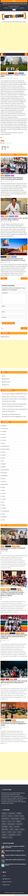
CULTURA (4, 440)
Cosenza (4, 437)
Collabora (22, 7)
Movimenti (4, 472)
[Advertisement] (14, 37)
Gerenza (6, 7)
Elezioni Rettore (4, 73)
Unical (16, 73)
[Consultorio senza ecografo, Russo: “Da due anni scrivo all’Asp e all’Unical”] (14, 206)
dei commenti (6, 382)
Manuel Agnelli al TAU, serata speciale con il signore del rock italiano (4, 278)
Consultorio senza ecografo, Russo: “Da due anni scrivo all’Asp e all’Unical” (14, 219)
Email (3, 311)
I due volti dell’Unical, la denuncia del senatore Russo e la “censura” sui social (13, 259)
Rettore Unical (8, 143)
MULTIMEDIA (4, 475)
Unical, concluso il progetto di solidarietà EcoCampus (14, 394)
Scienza (4, 493)
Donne (2, 216)
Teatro (3, 505)
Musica (3, 478)
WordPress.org (5, 384)
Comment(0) (15, 78)
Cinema (4, 434)
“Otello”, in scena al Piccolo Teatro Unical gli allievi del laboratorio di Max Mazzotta (14, 410)
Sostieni (16, 7)
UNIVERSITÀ (21, 73)
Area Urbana (5, 428)
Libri (3, 461)
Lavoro (3, 458)
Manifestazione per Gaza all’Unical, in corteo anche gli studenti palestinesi (12, 178)
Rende (3, 487)
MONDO (4, 467)
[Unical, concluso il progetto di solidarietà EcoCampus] (14, 536)
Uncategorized (5, 511)
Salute (3, 490)
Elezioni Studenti (6, 449)
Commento (5, 293)
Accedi (3, 376)
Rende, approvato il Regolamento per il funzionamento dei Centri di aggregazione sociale (14, 415)
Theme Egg (20, 892)
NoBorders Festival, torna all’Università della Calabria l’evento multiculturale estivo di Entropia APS (14, 405)
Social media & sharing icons (7, 895)
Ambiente (4, 425)
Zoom (12, 175)
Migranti (4, 464)
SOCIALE (4, 499)
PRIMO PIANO (10, 73)
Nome (4, 306)
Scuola (3, 496)
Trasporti (4, 508)
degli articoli (6, 379)
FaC (8, 147)
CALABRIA (4, 431)
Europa (3, 452)
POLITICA (4, 481)
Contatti (11, 7)
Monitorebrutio (5, 469)
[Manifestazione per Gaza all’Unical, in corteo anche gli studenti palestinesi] (14, 165)
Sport (3, 502)
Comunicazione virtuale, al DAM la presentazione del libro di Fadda (24, 278)
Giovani (3, 455)
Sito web (4, 317)
